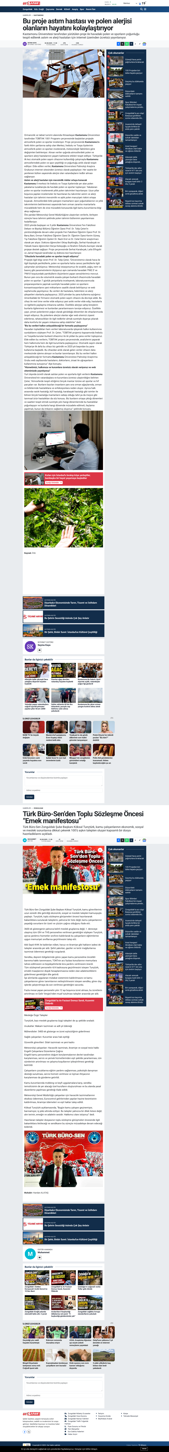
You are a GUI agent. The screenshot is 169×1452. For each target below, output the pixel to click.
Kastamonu (38, 15)
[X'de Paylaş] (122, 44)
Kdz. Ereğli (39, 9)
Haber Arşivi (72, 1434)
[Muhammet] (30, 1254)
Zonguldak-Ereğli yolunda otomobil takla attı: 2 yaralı (36, 1313)
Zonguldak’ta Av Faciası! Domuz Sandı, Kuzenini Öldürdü (61, 1289)
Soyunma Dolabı (104, 1416)
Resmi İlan (90, 9)
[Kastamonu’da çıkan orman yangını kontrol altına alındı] (90, 695)
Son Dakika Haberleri (76, 1432)
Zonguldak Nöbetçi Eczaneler (79, 1413)
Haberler (27, 15)
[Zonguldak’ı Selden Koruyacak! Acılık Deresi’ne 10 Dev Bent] (37, 1277)
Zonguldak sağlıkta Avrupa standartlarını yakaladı (89, 1313)
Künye (125, 1413)
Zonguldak (27, 9)
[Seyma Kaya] (30, 646)
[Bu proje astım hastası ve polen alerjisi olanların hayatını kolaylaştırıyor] (64, 73)
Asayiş (75, 9)
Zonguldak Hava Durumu (77, 1416)
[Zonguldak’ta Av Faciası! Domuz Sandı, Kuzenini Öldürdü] (63, 1277)
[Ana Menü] (144, 9)
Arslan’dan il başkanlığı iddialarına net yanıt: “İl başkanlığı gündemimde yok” (63, 1314)
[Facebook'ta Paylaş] (118, 44)
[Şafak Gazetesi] (31, 3)
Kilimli (67, 9)
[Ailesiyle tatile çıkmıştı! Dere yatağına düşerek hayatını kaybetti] (37, 670)
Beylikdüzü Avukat (105, 1419)
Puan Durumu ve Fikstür (77, 1426)
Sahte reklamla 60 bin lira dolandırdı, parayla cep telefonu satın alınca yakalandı (62, 707)
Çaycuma (50, 9)
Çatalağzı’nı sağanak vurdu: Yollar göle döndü (89, 1288)
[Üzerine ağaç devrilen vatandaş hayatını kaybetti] (63, 670)
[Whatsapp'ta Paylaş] (127, 44)
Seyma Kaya (44, 645)
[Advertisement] (66, 115)
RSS (27, 1445)
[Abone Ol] (144, 44)
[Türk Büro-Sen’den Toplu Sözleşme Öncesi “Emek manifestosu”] (64, 870)
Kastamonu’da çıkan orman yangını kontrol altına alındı (89, 705)
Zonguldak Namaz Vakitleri (78, 1419)
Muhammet (44, 1252)
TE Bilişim (142, 1445)
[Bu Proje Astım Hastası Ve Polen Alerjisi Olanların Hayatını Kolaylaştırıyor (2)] (63, 517)
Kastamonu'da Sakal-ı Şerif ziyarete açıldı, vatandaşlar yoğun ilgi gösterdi (89, 681)
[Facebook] (25, 1432)
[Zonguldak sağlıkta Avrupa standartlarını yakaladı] (90, 1302)
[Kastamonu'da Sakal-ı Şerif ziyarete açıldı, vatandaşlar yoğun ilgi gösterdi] (90, 670)
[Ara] (141, 9)
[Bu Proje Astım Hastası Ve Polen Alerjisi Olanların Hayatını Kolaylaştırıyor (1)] (63, 440)
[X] (29, 1432)
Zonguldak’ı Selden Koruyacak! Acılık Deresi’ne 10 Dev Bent (36, 1289)
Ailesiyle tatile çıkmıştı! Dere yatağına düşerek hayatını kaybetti (36, 681)
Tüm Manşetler (73, 1429)
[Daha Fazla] (131, 44)
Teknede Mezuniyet (130, 1416)
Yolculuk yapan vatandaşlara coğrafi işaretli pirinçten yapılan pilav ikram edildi (37, 706)
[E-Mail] (40, 650)
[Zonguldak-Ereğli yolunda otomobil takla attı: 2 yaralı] (37, 1302)
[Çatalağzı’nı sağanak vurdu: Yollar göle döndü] (90, 1277)
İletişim (101, 1413)
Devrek (59, 9)
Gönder (29, 797)
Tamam (144, 1448)
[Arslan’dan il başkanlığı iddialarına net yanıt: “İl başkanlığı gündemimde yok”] (63, 1302)
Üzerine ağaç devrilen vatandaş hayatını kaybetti (62, 680)
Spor (82, 9)
